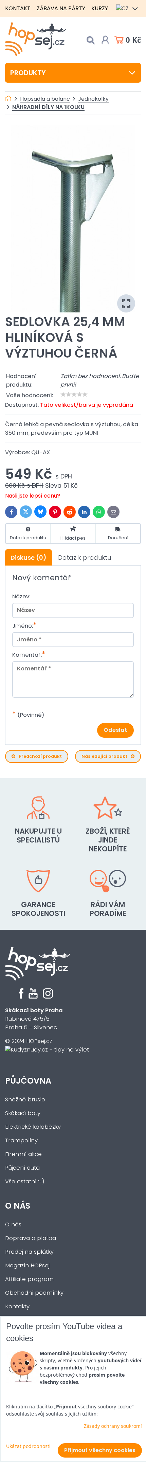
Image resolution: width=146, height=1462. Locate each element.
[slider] (74, 394)
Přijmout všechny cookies (99, 1450)
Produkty (28, 73)
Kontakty (17, 1306)
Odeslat (115, 730)
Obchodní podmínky (34, 1293)
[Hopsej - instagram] (48, 997)
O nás (17, 1205)
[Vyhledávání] (90, 40)
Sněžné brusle (25, 1099)
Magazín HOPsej (27, 1265)
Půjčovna (28, 1080)
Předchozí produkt (40, 756)
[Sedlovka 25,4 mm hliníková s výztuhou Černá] (73, 218)
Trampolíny (21, 1140)
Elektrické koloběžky (33, 1127)
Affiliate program (29, 1279)
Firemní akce (23, 1154)
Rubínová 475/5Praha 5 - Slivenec (34, 1018)
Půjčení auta (22, 1168)
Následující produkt (104, 756)
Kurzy (99, 8)
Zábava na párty (61, 8)
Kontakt (18, 8)
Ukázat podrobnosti (28, 1446)
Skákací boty (22, 1113)
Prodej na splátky (29, 1252)
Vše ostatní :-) (24, 1181)
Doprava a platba (30, 1238)
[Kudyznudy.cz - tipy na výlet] (47, 1050)
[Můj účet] (105, 40)
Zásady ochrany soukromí (113, 1426)
